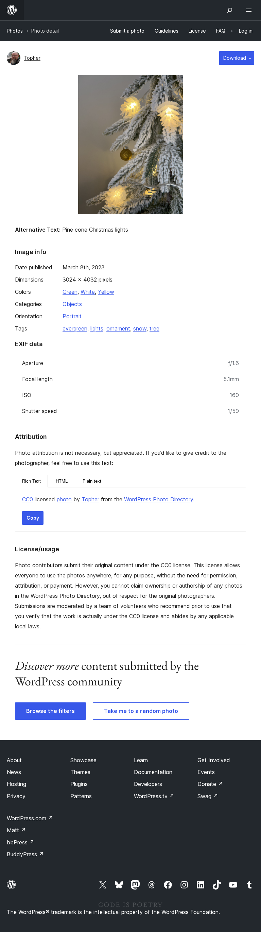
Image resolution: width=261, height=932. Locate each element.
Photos (15, 31)
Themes (80, 772)
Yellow (106, 291)
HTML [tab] (62, 481)
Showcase (83, 760)
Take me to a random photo (141, 710)
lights (96, 328)
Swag (207, 796)
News (14, 772)
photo (64, 499)
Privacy (16, 796)
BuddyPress (25, 854)
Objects (72, 304)
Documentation (153, 772)
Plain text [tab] (92, 481)
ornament (118, 328)
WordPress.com (30, 818)
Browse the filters (50, 710)
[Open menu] (250, 10)
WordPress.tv (154, 796)
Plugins (79, 784)
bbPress (20, 842)
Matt (16, 830)
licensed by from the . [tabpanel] (108, 499)
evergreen (75, 328)
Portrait (72, 316)
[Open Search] (229, 10)
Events (206, 772)
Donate (210, 784)
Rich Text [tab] (31, 481)
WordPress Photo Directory (158, 499)
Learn (141, 760)
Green (70, 291)
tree (154, 328)
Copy (33, 518)
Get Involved (213, 760)
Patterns (81, 796)
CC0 (27, 499)
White (88, 291)
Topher (32, 58)
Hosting (16, 784)
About (14, 760)
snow (139, 328)
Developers (148, 784)
